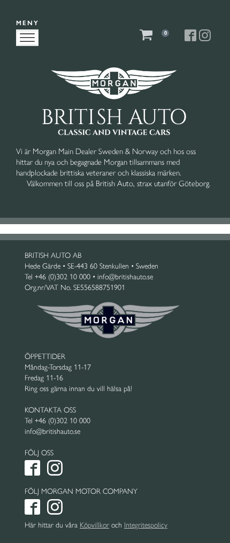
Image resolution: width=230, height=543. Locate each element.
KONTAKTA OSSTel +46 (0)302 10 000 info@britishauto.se (57, 421)
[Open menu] (27, 38)
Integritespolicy (145, 525)
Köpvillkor (94, 525)
